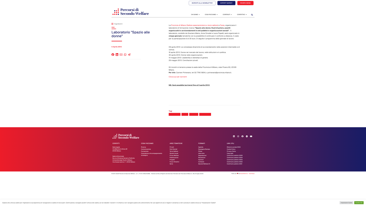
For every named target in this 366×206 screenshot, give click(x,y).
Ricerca (143, 147)
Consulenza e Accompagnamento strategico (151, 154)
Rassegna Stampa (204, 149)
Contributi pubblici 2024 (235, 157)
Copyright (230, 153)
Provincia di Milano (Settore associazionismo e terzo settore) (194, 25)
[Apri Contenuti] (231, 15)
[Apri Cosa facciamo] (217, 15)
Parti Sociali (173, 149)
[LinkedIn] (117, 55)
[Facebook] (113, 55)
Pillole (200, 151)
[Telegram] (247, 136)
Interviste (201, 153)
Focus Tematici (174, 162)
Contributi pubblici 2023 (235, 160)
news (113, 27)
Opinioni (201, 160)
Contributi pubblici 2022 (235, 162)
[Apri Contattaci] (246, 15)
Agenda (114, 29)
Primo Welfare (174, 155)
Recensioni (201, 157)
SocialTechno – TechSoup (247, 173)
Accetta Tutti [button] (358, 203)
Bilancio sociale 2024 (234, 147)
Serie (171, 164)
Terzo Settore (174, 151)
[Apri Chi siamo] (199, 15)
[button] (252, 14)
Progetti (172, 160)
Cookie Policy (231, 149)
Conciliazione (175, 114)
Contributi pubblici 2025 (235, 155)
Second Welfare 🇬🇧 (204, 164)
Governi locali (174, 153)
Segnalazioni (202, 155)
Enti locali (193, 114)
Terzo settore (205, 114)
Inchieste (201, 162)
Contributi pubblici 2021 (234, 164)
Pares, (222, 25)
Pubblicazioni (174, 157)
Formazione (144, 151)
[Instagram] (238, 136)
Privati (172, 147)
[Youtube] (251, 136)
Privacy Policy (231, 151)
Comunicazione (146, 149)
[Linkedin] (234, 136)
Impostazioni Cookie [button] (346, 203)
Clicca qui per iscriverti (178, 77)
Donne (184, 114)
